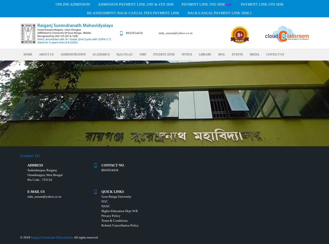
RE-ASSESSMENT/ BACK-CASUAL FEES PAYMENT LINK (133, 13)
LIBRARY (205, 54)
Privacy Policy (110, 216)
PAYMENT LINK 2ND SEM (203, 4)
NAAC (105, 206)
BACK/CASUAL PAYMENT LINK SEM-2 (220, 13)
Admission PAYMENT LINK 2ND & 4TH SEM (135, 4)
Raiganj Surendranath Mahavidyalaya (52, 237)
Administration (73, 54)
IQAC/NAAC (125, 54)
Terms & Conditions (114, 220)
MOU (221, 54)
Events (237, 54)
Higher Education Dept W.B (119, 211)
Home (28, 54)
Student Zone (164, 54)
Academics (101, 54)
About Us (46, 54)
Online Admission (73, 4)
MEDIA (254, 54)
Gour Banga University (116, 196)
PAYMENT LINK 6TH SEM (262, 4)
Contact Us (275, 54)
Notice (187, 54)
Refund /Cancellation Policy (120, 225)
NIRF (143, 54)
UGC (104, 201)
